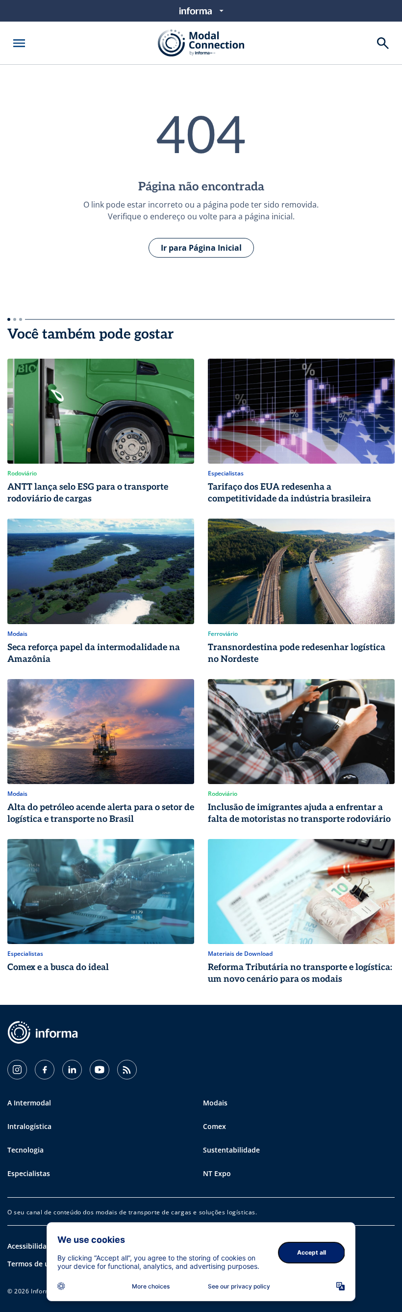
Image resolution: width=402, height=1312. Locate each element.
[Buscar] (383, 43)
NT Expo (217, 1173)
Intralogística (29, 1126)
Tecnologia (25, 1150)
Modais (215, 1102)
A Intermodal (29, 1102)
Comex (214, 1126)
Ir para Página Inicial (201, 247)
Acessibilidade (31, 1246)
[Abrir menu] (19, 43)
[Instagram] (17, 1069)
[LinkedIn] (72, 1069)
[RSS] (127, 1069)
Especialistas (28, 1173)
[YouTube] (99, 1069)
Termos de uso (32, 1263)
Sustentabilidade (231, 1150)
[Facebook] (44, 1069)
